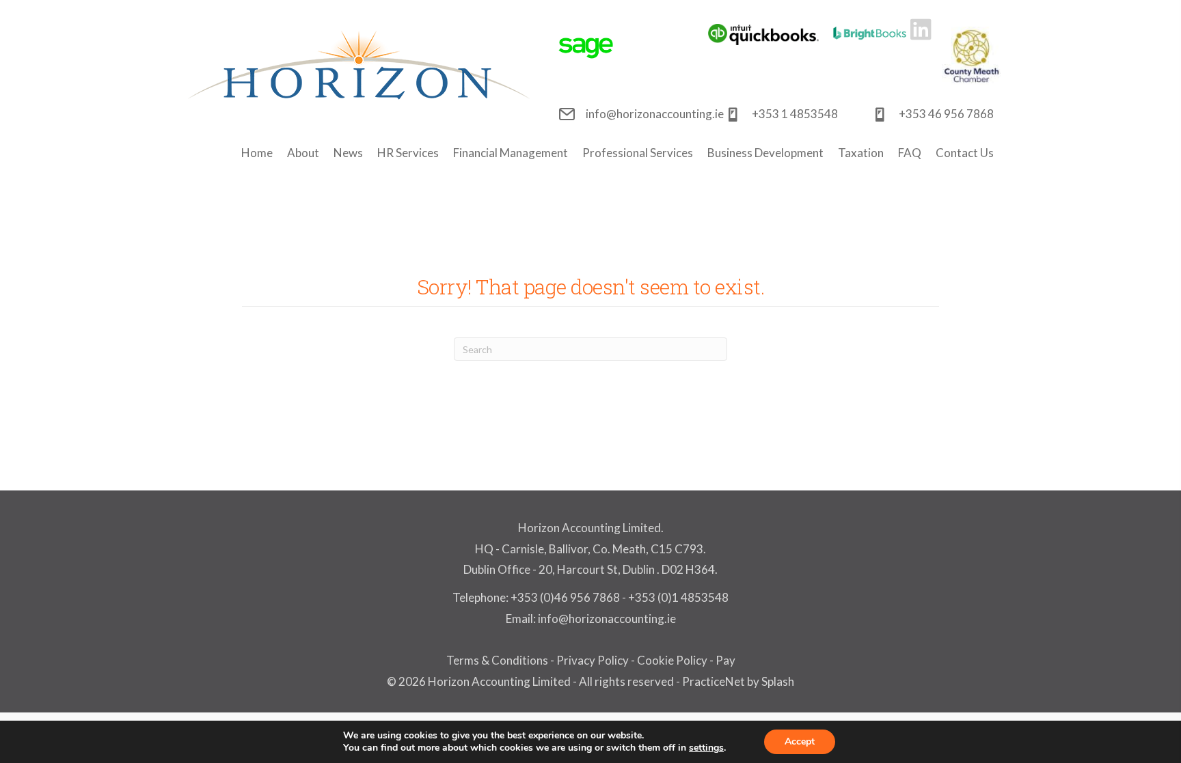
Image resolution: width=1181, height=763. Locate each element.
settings (706, 748)
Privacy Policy (592, 660)
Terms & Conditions (497, 660)
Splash (777, 681)
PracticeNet (713, 681)
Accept (800, 741)
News (348, 152)
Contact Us (965, 152)
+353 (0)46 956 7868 (565, 597)
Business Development (765, 152)
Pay (725, 660)
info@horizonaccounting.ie (606, 618)
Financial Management (510, 152)
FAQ (909, 152)
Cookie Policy (672, 660)
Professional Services (637, 152)
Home (257, 152)
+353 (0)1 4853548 (678, 597)
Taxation (861, 152)
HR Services (408, 152)
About (303, 152)
